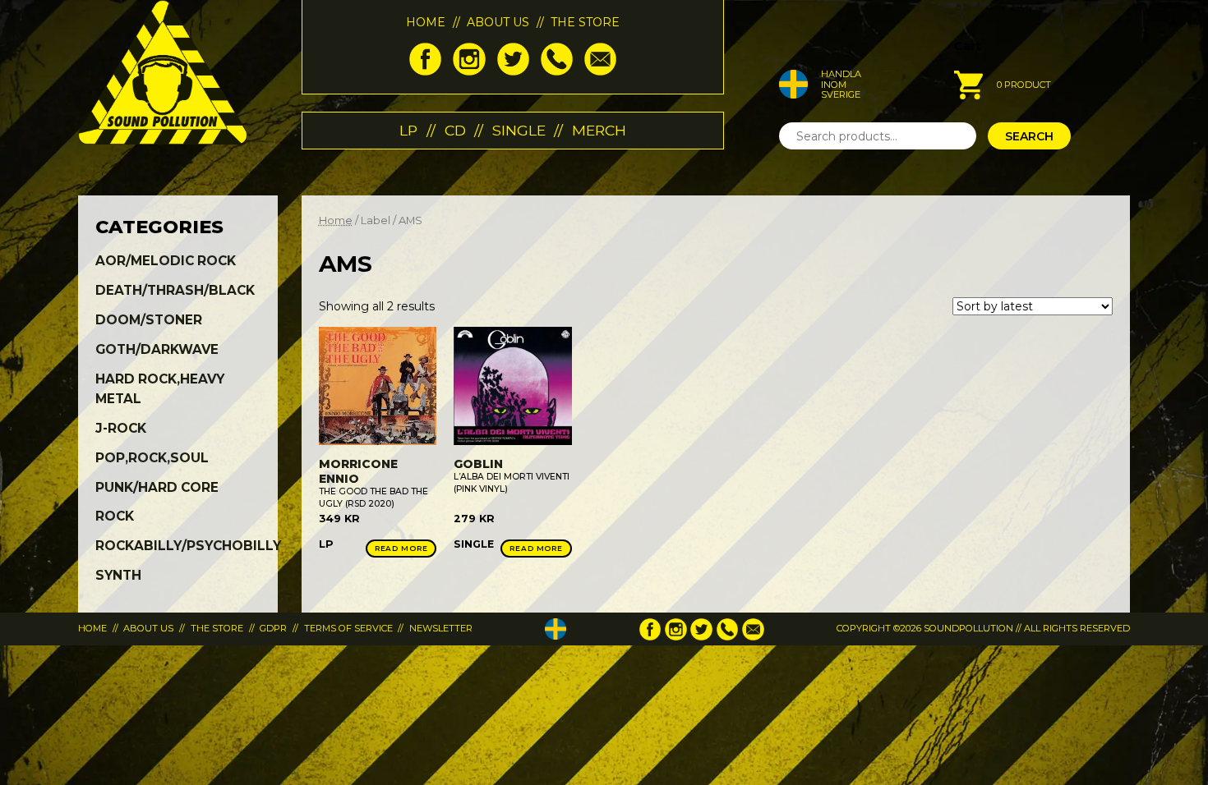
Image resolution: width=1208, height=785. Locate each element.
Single (519, 130)
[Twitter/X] (513, 71)
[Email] (600, 71)
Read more (401, 548)
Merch (599, 130)
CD (455, 130)
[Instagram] (469, 71)
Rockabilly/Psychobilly (188, 545)
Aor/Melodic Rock (165, 261)
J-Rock (120, 428)
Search (1029, 136)
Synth (118, 575)
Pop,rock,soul (152, 458)
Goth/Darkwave (157, 349)
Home (425, 22)
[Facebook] (425, 71)
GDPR (273, 628)
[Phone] (557, 71)
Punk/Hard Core (157, 487)
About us (498, 22)
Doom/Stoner (148, 320)
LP (408, 130)
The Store (585, 22)
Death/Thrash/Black (175, 290)
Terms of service (348, 628)
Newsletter (441, 628)
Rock (114, 516)
